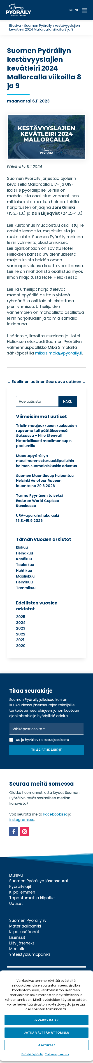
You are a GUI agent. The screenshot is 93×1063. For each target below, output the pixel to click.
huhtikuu (24, 570)
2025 (20, 616)
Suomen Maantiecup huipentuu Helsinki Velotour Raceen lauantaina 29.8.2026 (45, 480)
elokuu (22, 547)
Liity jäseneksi (22, 943)
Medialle (17, 948)
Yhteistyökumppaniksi (30, 954)
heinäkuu (24, 553)
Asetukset (46, 1045)
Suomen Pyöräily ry (27, 920)
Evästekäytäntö (32, 1054)
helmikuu (24, 582)
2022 (20, 634)
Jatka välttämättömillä (46, 1032)
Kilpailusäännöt (24, 932)
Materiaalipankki (25, 926)
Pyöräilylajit (20, 886)
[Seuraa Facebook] (13, 831)
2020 (21, 645)
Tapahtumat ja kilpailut (32, 898)
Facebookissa (55, 814)
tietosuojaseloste (54, 739)
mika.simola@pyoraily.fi (58, 353)
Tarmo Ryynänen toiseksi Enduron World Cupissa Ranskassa (39, 500)
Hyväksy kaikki (46, 1020)
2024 (21, 622)
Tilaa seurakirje (46, 750)
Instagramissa (21, 819)
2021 (20, 639)
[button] (74, 10)
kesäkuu (24, 558)
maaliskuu (25, 576)
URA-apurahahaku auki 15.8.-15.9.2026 (37, 518)
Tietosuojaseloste (57, 1054)
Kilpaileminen (22, 892)
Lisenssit (17, 937)
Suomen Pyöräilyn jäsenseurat (39, 881)
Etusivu (15, 25)
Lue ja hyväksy (42, 739)
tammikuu (25, 587)
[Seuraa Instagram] (24, 831)
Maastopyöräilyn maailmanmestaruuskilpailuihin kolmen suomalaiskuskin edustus (46, 460)
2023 (20, 628)
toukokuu (25, 564)
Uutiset (16, 903)
